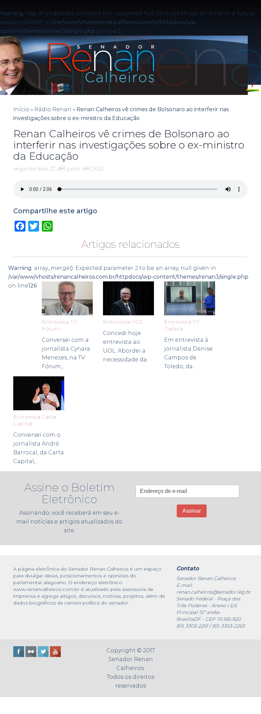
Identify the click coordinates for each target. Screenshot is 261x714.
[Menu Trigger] (21, 705)
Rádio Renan (52, 109)
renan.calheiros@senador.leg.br (213, 592)
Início (21, 109)
